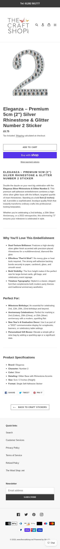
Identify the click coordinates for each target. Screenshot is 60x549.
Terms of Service (14, 455)
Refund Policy (12, 463)
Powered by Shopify (42, 540)
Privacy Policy (13, 447)
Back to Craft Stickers (32, 407)
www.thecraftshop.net (25, 540)
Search (9, 432)
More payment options (30, 162)
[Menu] (55, 25)
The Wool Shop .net (15, 470)
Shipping (20, 135)
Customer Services (15, 440)
